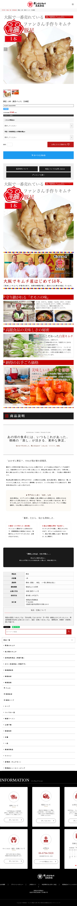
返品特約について (22, 169)
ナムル (8, 688)
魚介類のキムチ (11, 651)
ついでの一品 (10, 712)
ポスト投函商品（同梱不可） (16, 664)
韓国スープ (10, 700)
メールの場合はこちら (46, 861)
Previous (5, 49)
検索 (68, 631)
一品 (6, 743)
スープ (7, 706)
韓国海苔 (8, 731)
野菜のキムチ (10, 645)
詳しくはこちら (13, 820)
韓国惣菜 (8, 682)
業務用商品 (9, 749)
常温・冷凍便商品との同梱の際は (15, 131)
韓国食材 (14, 10)
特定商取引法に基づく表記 (49, 884)
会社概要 (2, 884)
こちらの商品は (10, 120)
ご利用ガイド (32, 884)
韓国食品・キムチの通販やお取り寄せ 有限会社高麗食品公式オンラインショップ (41, 902)
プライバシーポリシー (17, 884)
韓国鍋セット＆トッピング (15, 768)
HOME (3, 10)
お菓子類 (8, 725)
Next (71, 49)
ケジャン (8, 755)
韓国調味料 (9, 670)
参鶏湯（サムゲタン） (13, 762)
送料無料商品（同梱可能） (15, 658)
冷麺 (6, 737)
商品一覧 (8, 10)
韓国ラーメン (10, 718)
